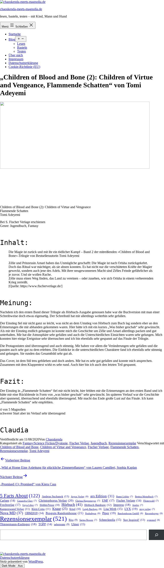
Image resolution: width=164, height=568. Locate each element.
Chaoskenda (54, 439)
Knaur (59, 509)
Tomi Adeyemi (39, 451)
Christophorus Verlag (56, 500)
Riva (73, 520)
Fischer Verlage (98, 447)
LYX (131, 509)
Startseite (15, 34)
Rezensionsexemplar (122, 443)
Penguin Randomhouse (64, 513)
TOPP (45, 524)
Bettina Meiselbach (146, 496)
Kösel (75, 509)
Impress (121, 505)
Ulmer (78, 524)
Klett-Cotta (41, 509)
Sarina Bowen (88, 520)
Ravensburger (154, 513)
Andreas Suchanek (55, 496)
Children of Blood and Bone (19, 447)
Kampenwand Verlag (15, 509)
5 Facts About (20, 495)
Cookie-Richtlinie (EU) (24, 67)
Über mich (16, 55)
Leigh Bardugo (92, 509)
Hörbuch (72, 504)
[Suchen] (156, 535)
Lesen (21, 43)
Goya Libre (30, 505)
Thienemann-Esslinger (18, 524)
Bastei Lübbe (124, 496)
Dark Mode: (9, 565)
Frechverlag (10, 505)
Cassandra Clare (27, 501)
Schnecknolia (110, 519)
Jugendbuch (99, 443)
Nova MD (11, 513)
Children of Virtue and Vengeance (63, 447)
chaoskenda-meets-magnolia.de (21, 9)
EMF (108, 500)
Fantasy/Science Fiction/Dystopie (45, 443)
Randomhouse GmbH (130, 513)
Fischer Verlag (79, 443)
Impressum (16, 59)
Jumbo (137, 505)
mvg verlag (147, 509)
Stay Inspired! (134, 519)
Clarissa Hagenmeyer (87, 501)
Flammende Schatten (124, 447)
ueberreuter (61, 524)
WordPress (35, 561)
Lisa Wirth (113, 509)
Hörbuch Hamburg (97, 505)
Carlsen (7, 500)
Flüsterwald (151, 501)
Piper (109, 513)
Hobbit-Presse (50, 505)
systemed (153, 520)
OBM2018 (34, 513)
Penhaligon (92, 513)
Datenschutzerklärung (23, 63)
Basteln (22, 47)
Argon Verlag (79, 496)
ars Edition (102, 496)
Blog (12, 39)
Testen (21, 51)
